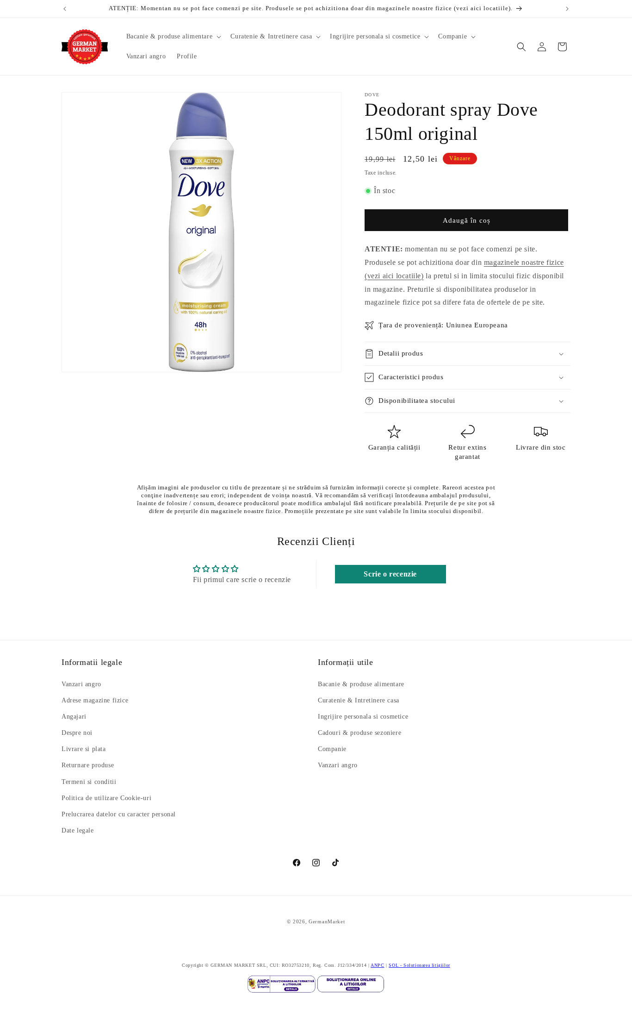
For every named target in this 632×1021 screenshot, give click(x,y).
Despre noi (77, 732)
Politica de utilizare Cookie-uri (106, 798)
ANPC (377, 965)
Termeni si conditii (89, 781)
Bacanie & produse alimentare (361, 684)
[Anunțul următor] (567, 9)
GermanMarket (327, 921)
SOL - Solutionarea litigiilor (419, 965)
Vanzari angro (81, 684)
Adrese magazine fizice (95, 700)
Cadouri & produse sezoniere (359, 732)
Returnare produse (88, 765)
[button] (173, 36)
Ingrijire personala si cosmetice (363, 716)
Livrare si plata (84, 749)
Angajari (74, 716)
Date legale (78, 830)
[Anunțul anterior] (65, 9)
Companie (332, 749)
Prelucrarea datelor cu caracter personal (119, 814)
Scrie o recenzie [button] (390, 574)
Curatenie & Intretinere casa (358, 700)
